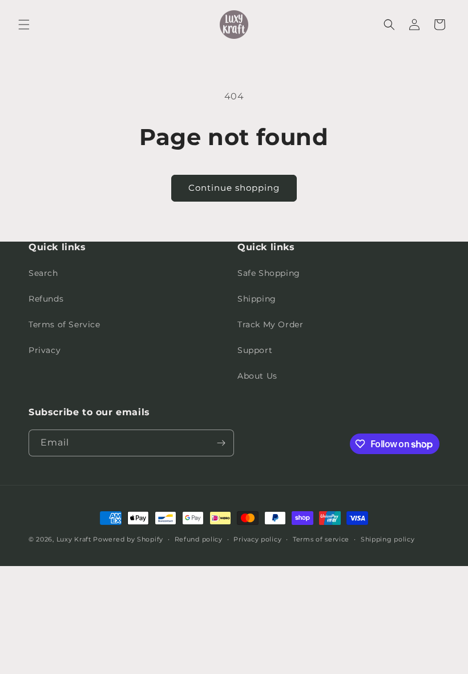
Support (254, 350)
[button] (24, 24)
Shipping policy (388, 539)
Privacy (44, 350)
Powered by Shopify (128, 539)
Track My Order (270, 324)
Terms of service (321, 539)
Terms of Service (64, 324)
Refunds (46, 299)
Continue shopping (234, 187)
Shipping (256, 299)
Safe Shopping (268, 273)
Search (43, 273)
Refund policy (199, 539)
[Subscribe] (220, 443)
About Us (257, 376)
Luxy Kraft (74, 539)
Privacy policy (257, 539)
